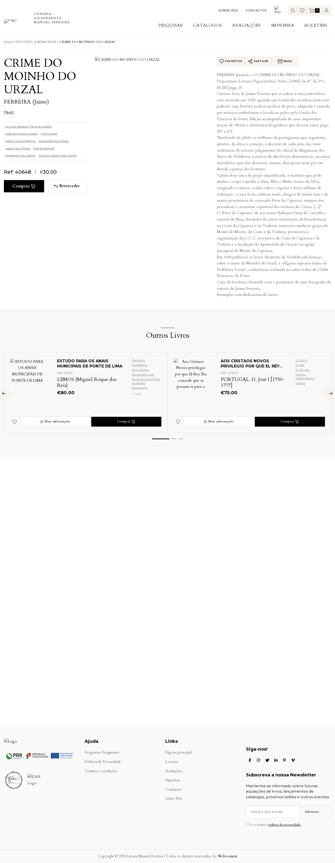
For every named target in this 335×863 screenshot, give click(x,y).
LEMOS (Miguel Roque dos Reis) (86, 382)
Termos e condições (101, 771)
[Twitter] (267, 760)
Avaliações (246, 25)
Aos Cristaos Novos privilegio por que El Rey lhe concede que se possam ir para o (253, 369)
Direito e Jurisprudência (20, 141)
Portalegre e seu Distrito (20, 155)
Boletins (315, 25)
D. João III (301, 360)
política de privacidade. (285, 825)
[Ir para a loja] (292, 10)
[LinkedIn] (276, 760)
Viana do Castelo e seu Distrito (57, 155)
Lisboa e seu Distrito (17, 148)
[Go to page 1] (160, 438)
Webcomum (227, 856)
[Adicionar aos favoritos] (14, 421)
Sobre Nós (228, 10)
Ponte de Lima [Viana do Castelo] (146, 381)
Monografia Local (143, 374)
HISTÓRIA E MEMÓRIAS (36, 41)
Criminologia (49, 133)
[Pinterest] (284, 760)
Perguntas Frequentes (102, 752)
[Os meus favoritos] (302, 10)
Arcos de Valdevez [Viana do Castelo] (28, 126)
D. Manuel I (303, 370)
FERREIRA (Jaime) (26, 101)
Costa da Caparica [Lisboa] (21, 133)
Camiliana (138, 360)
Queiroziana (139, 388)
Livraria (171, 761)
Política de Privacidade (103, 761)
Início (8, 41)
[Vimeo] (293, 760)
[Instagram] (258, 760)
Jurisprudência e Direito (53, 141)
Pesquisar (170, 25)
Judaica (300, 383)
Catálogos (207, 25)
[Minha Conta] (326, 10)
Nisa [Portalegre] (43, 148)
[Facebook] (250, 760)
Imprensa (282, 25)
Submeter (312, 811)
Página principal (178, 752)
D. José (300, 365)
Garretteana (139, 365)
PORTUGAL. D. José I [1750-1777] (252, 382)
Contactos (256, 10)
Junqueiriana (140, 370)
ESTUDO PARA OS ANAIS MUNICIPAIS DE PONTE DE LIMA (89, 363)
